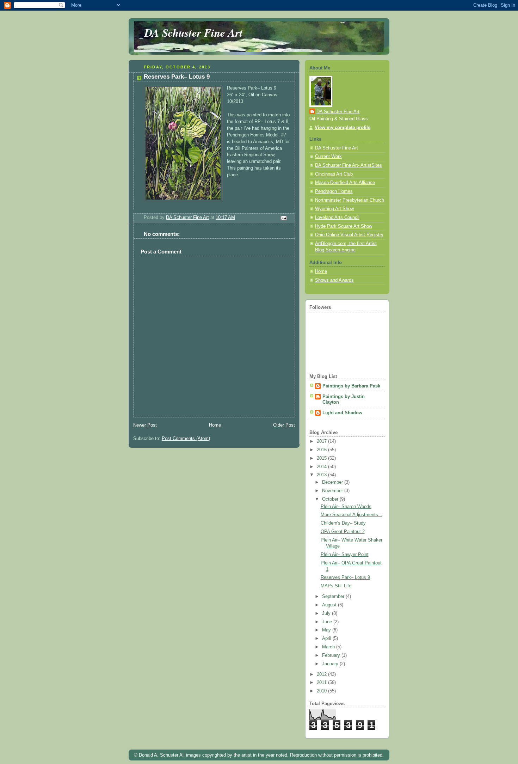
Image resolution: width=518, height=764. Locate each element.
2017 (322, 441)
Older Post (284, 425)
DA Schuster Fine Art (193, 32)
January (331, 663)
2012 (322, 674)
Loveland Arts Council (337, 217)
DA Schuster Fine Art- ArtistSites (348, 165)
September (334, 596)
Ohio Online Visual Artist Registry (349, 234)
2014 (322, 466)
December (333, 482)
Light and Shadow (342, 412)
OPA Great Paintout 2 (343, 531)
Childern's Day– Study (343, 523)
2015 (322, 458)
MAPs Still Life (336, 585)
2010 (322, 691)
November (333, 490)
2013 (322, 474)
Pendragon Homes (334, 191)
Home (215, 425)
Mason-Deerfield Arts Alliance (345, 182)
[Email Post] (283, 217)
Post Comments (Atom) (186, 438)
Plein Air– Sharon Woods (346, 506)
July (327, 613)
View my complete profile (342, 127)
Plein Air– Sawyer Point (345, 554)
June (327, 621)
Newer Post (145, 425)
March (329, 646)
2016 (322, 449)
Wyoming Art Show (334, 208)
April (327, 638)
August (330, 605)
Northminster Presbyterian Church (349, 200)
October (331, 499)
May (327, 630)
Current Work (328, 156)
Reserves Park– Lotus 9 (345, 577)
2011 (322, 682)
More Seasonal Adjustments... (351, 514)
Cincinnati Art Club (334, 174)
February (331, 655)
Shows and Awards (334, 280)
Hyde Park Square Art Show (343, 226)
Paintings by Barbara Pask (351, 386)
